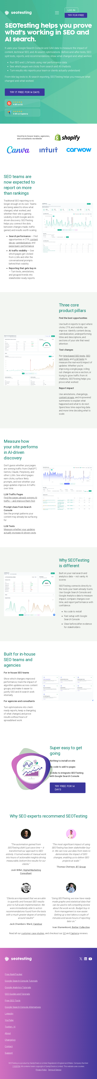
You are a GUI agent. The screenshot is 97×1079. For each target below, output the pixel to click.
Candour (37, 924)
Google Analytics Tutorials (18, 987)
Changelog (10, 1040)
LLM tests (79, 359)
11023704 (16, 1066)
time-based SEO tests (74, 355)
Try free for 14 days (65, 788)
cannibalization (23, 242)
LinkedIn (9, 1013)
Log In (71, 10)
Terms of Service (54, 1070)
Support (9, 1053)
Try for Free (76, 15)
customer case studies (32, 933)
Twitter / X (10, 1026)
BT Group (81, 866)
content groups (66, 397)
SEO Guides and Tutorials (17, 994)
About (8, 1033)
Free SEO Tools (12, 1000)
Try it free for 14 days (24, 92)
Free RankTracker (13, 974)
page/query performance (21, 246)
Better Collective (81, 927)
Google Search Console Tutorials (21, 981)
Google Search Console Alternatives (23, 1007)
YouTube (9, 1020)
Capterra (74, 933)
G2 (64, 933)
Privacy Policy (41, 1070)
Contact (9, 1046)
